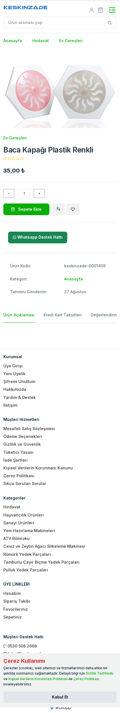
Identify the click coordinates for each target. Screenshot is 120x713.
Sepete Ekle (29, 209)
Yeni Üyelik (14, 373)
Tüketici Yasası (18, 452)
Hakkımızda (14, 389)
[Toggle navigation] (112, 10)
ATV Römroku (16, 538)
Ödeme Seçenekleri (22, 436)
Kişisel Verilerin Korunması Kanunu (38, 467)
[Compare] (58, 209)
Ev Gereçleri (71, 40)
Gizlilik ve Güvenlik (22, 444)
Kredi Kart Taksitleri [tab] (63, 314)
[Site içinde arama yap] (110, 22)
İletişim (10, 405)
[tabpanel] (60, 333)
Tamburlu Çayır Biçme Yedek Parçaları (41, 562)
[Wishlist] (73, 209)
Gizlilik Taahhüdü (99, 673)
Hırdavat (40, 40)
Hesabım (12, 593)
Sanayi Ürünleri (18, 522)
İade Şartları (15, 460)
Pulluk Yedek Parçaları (25, 570)
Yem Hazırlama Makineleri (29, 530)
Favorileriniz (15, 609)
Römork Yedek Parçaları (27, 554)
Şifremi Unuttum (19, 381)
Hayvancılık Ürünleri (23, 515)
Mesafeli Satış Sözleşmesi (29, 428)
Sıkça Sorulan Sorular (24, 483)
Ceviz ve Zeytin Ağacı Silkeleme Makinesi (44, 546)
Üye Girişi (13, 365)
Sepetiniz (12, 617)
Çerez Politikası (18, 475)
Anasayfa (12, 40)
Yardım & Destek (19, 397)
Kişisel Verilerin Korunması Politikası (38, 679)
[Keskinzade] (25, 8)
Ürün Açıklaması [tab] (19, 314)
